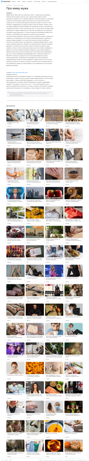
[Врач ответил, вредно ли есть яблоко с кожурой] (54, 196)
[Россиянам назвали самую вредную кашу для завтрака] (15, 235)
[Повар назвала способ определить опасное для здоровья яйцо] (15, 177)
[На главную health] (6, 1)
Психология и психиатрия (18, 5)
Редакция (41, 460)
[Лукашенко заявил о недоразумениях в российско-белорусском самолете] (15, 138)
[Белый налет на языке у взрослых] (15, 371)
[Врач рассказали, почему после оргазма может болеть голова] (35, 157)
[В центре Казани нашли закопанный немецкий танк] (73, 157)
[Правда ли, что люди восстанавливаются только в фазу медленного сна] (54, 313)
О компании (6, 460)
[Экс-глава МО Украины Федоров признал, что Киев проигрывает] (35, 313)
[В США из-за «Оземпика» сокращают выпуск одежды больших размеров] (35, 449)
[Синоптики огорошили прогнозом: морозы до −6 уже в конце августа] (54, 293)
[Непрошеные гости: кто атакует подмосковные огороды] (15, 429)
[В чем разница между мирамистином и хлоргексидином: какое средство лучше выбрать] (54, 410)
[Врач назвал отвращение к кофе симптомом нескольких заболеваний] (54, 332)
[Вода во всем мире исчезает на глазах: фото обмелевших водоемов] (35, 293)
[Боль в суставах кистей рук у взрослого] (35, 410)
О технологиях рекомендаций (69, 460)
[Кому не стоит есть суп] (54, 429)
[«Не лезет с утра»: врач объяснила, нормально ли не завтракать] (73, 371)
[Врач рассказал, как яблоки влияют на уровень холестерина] (35, 138)
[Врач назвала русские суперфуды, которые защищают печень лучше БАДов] (35, 332)
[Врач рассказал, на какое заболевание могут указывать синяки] (15, 274)
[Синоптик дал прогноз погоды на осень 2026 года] (54, 157)
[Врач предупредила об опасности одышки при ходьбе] (15, 449)
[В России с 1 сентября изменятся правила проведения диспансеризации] (54, 254)
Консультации (9, 5)
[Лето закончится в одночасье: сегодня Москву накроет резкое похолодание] (35, 196)
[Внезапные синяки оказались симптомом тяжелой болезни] (54, 177)
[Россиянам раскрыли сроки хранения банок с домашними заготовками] (15, 254)
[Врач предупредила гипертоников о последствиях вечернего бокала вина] (15, 332)
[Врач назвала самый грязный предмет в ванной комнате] (15, 157)
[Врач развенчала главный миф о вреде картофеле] (73, 254)
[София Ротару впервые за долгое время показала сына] (15, 351)
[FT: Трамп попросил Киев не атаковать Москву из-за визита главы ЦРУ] (15, 196)
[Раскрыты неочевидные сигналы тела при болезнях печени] (73, 138)
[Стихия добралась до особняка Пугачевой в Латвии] (54, 274)
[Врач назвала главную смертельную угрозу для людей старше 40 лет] (54, 390)
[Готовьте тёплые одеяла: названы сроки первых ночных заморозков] (54, 351)
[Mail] (2, 1)
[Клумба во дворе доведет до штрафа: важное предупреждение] (54, 235)
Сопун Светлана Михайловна (19, 72)
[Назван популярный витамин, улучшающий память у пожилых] (73, 118)
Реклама (10, 460)
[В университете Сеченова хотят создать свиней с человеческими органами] (15, 313)
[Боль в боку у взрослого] (73, 429)
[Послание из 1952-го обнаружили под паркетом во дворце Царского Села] (54, 118)
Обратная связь (60, 460)
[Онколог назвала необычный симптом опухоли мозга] (35, 351)
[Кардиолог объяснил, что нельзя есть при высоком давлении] (73, 196)
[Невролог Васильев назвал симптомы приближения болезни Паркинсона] (15, 215)
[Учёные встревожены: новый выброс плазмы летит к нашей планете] (54, 449)
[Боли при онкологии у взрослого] (73, 313)
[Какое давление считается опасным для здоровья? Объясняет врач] (35, 118)
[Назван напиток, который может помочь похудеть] (73, 293)
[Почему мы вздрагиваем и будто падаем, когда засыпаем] (35, 429)
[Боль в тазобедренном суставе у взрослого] (54, 138)
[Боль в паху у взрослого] (73, 332)
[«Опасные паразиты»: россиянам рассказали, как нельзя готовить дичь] (15, 293)
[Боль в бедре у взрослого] (73, 274)
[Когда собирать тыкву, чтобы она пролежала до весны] (73, 449)
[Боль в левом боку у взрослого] (15, 390)
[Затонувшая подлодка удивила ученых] (73, 351)
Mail (2, 460)
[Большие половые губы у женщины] (15, 118)
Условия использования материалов (50, 460)
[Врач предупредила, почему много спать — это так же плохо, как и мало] (54, 215)
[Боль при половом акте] (35, 274)
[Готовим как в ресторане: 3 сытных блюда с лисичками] (35, 371)
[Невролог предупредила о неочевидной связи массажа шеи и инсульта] (73, 235)
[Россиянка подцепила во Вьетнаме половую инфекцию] (35, 177)
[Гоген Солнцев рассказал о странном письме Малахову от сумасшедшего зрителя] (73, 410)
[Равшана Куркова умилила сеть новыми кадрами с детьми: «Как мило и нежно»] (35, 390)
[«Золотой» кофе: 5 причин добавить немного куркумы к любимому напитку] (35, 215)
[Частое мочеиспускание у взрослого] (15, 410)
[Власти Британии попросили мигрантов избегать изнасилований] (35, 235)
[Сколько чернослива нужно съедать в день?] (73, 177)
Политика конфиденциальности (81, 460)
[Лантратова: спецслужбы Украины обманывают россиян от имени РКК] (73, 390)
